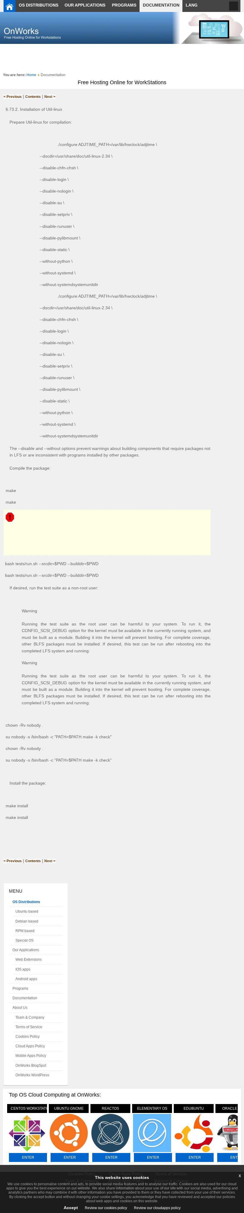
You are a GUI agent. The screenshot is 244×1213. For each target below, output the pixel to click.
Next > (49, 97)
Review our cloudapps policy (157, 1208)
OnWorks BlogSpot (30, 1065)
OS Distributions (26, 902)
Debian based (26, 921)
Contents (33, 97)
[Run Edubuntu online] (194, 1152)
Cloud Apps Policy (30, 1046)
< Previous (13, 97)
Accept (71, 1207)
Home (31, 75)
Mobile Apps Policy (30, 1056)
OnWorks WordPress (32, 1075)
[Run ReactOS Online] (110, 1152)
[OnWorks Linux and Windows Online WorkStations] (9, 6)
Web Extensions (28, 959)
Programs (20, 988)
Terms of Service (28, 1027)
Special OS (24, 940)
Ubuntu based (26, 911)
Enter (28, 1157)
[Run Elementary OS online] (152, 1152)
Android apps (26, 979)
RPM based (25, 931)
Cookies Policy (27, 1036)
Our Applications (25, 950)
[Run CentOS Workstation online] (27, 1152)
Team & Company (29, 1017)
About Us (19, 1008)
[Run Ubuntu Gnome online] (69, 1152)
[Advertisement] (122, 57)
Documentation (24, 998)
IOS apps (22, 969)
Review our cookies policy (105, 1208)
